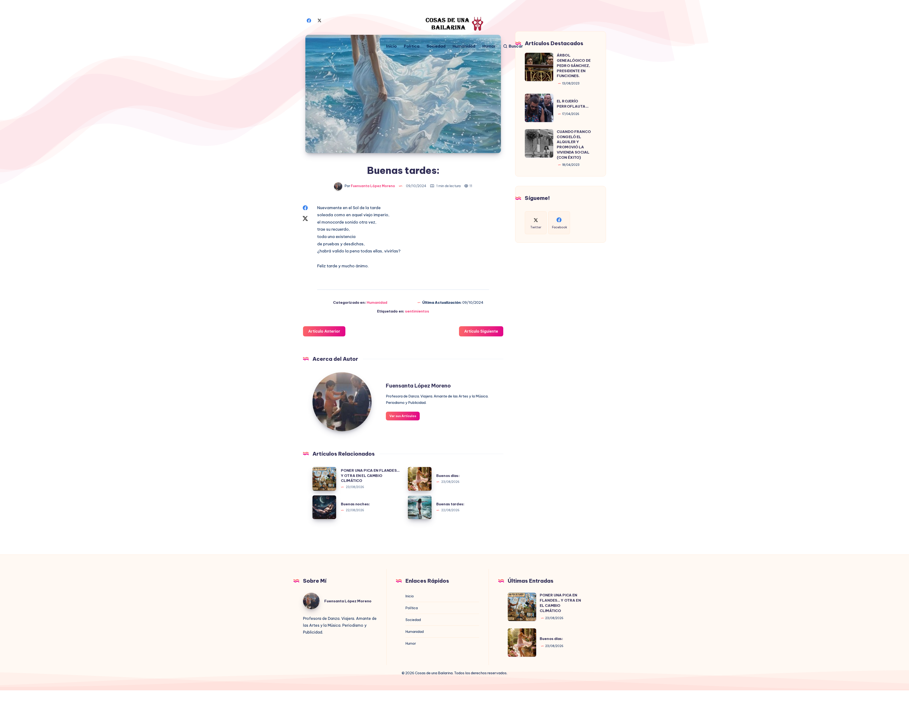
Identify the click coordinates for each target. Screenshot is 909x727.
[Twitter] (319, 20)
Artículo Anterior (324, 331)
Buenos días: (448, 475)
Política (411, 46)
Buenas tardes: (450, 504)
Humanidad (464, 46)
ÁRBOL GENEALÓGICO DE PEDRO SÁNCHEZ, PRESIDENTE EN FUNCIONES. (574, 65)
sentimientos (417, 311)
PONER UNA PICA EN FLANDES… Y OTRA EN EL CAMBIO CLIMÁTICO (370, 475)
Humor (489, 46)
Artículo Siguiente (481, 331)
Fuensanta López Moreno (418, 385)
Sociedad (436, 46)
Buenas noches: (355, 504)
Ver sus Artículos (402, 416)
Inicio (391, 46)
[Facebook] (308, 20)
